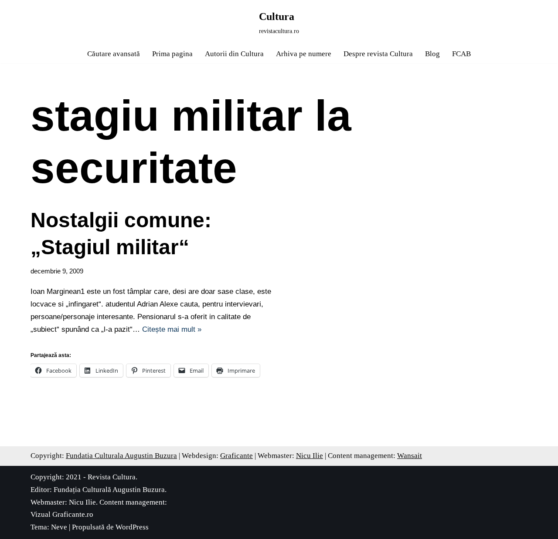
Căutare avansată (113, 54)
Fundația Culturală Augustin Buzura (109, 489)
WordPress (132, 527)
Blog (432, 54)
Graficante (236, 455)
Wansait (409, 455)
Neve (59, 527)
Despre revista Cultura (378, 54)
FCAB (461, 54)
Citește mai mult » (171, 329)
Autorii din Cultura (234, 54)
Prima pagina (172, 54)
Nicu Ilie (309, 455)
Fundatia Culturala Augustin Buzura (121, 455)
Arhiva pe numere (303, 54)
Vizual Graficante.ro (62, 514)
